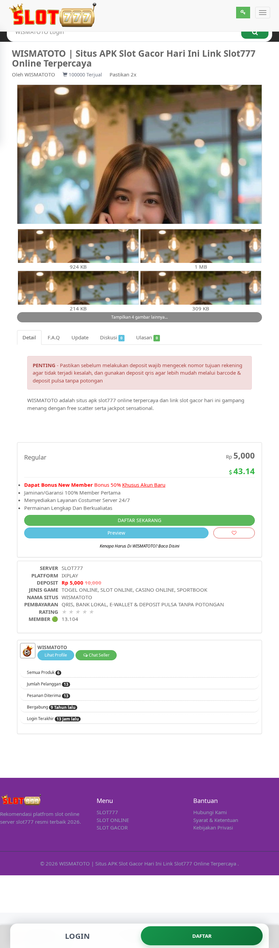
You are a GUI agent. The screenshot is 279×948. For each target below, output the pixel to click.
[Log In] (243, 12)
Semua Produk (43, 672)
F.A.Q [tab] (54, 337)
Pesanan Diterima (47, 696)
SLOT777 (72, 568)
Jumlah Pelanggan (47, 684)
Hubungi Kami (210, 812)
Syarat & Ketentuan (215, 820)
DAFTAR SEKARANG (139, 520)
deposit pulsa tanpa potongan (68, 380)
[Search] (254, 32)
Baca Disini (168, 546)
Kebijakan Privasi (213, 827)
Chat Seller (99, 655)
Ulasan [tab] (147, 337)
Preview (116, 533)
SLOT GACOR (112, 827)
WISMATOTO (39, 74)
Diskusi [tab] (111, 337)
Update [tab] (79, 337)
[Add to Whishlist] (234, 532)
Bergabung (51, 707)
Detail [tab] (29, 337)
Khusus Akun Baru (143, 484)
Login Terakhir (53, 719)
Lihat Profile (56, 655)
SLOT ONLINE (113, 820)
